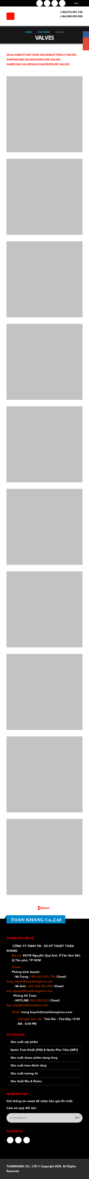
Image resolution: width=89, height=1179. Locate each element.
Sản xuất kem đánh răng (28, 1065)
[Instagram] (54, 3)
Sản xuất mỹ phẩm (24, 1042)
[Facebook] (39, 3)
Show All (12, 55)
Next (47, 908)
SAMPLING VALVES (19, 64)
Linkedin (26, 1140)
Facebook (10, 1140)
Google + (86, 41)
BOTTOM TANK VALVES (34, 55)
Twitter (18, 1140)
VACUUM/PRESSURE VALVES (50, 64)
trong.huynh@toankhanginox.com (46, 1012)
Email (86, 47)
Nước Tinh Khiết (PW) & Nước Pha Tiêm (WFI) (44, 1050)
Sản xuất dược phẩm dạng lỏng (34, 1057)
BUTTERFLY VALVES (63, 55)
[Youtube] (47, 3)
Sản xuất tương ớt (24, 1073)
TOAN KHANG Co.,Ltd (36, 919)
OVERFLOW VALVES (47, 59)
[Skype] (62, 3)
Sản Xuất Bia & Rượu (26, 1081)
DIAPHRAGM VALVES (20, 59)
